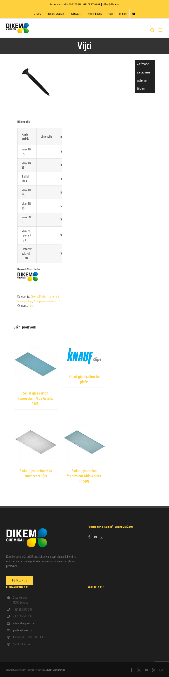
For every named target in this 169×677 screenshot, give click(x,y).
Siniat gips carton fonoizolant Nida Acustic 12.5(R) (84, 475)
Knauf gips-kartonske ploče (84, 379)
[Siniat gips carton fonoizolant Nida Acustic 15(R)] (36, 361)
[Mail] (101, 537)
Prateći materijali (49, 296)
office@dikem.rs (111, 4)
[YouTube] (95, 537)
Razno (140, 88)
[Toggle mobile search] (152, 30)
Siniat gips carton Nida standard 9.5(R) (36, 473)
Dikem (34, 296)
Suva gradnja (24, 301)
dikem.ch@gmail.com (24, 623)
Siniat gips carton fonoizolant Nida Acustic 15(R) (35, 398)
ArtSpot (49, 670)
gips (31, 305)
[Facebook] (89, 537)
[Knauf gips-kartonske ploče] (84, 353)
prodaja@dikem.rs (22, 630)
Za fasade (143, 64)
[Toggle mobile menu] (160, 30)
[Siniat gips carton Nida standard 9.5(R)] (36, 439)
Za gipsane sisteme (45, 301)
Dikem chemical (59, 670)
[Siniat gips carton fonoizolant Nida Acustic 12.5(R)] (84, 439)
